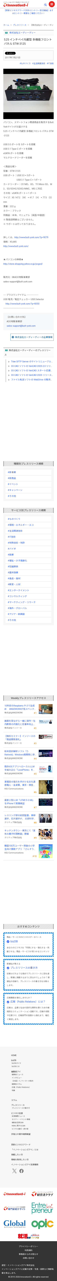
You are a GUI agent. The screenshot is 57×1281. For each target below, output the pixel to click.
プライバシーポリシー (28, 1246)
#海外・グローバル (17, 608)
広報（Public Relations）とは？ (27, 1001)
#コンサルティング (17, 596)
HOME (14, 1055)
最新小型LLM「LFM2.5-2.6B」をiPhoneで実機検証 (19, 802)
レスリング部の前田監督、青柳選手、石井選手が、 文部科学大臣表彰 (20, 817)
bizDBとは (16, 1066)
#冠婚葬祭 (13, 566)
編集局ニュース (17, 1075)
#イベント (13, 484)
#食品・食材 (14, 578)
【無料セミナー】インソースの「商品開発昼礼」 (19, 738)
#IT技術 (50, 63)
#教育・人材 (14, 584)
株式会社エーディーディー (22, 32)
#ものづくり (25, 63)
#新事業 (12, 472)
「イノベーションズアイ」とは (24, 1150)
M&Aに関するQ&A (18, 1126)
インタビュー (17, 1078)
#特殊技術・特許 (16, 542)
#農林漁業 (13, 572)
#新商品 (12, 478)
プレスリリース (19, 25)
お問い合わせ (28, 1258)
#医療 (11, 554)
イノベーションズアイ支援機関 (24, 1164)
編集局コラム (17, 1084)
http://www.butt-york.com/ (16, 246)
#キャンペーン (15, 490)
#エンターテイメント (18, 590)
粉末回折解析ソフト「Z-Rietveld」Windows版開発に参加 (19, 753)
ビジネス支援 (17, 1113)
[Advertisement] (28, 417)
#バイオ (12, 548)
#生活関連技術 (38, 63)
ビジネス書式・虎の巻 (20, 1129)
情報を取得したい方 (20, 1159)
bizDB (14, 941)
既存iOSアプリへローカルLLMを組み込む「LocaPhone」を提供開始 (19, 768)
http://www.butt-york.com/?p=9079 (31, 237)
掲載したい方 (17, 1155)
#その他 (12, 496)
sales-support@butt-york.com (21, 326)
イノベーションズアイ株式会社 (20, 1265)
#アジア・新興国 (16, 614)
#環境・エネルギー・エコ (21, 525)
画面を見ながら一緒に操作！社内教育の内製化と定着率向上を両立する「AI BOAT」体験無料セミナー (19, 723)
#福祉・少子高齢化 (17, 560)
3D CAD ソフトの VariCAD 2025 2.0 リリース (33, 366)
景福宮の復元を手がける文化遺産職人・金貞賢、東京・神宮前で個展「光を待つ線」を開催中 (19, 783)
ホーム (6, 25)
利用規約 (28, 1250)
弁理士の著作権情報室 (21, 1134)
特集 (13, 1090)
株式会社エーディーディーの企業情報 (33, 337)
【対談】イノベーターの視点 (22, 1081)
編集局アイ (16, 1072)
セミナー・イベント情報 (21, 1119)
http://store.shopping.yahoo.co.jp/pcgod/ (23, 264)
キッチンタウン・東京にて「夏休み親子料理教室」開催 (19, 832)
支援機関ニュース (18, 1116)
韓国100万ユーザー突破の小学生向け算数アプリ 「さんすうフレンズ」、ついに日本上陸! (20, 847)
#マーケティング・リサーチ (22, 602)
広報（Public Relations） (21, 1087)
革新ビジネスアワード (21, 1145)
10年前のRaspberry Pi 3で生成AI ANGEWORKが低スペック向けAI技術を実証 (20, 707)
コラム (14, 1100)
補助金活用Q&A (17, 1123)
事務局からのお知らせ (28, 1254)
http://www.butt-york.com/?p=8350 (22, 303)
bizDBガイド (16, 1063)
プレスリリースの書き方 (24, 967)
